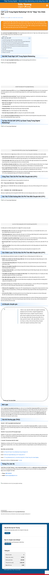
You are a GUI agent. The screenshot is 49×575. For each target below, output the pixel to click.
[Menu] (1, 5)
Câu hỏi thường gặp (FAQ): (7, 50)
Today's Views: (9, 557)
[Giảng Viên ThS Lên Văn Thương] (24, 5)
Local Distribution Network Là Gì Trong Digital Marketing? (13, 511)
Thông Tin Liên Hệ (6, 52)
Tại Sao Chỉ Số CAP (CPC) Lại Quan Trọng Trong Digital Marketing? (16, 41)
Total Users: (8, 565)
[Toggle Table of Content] (28, 38)
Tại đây (20, 460)
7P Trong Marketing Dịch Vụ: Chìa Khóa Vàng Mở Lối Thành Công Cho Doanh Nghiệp (21, 457)
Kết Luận (4, 49)
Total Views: (8, 562)
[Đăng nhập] (47, 5)
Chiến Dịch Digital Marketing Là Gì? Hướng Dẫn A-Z (14, 454)
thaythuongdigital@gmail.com (11, 475)
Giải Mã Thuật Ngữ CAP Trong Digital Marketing (12, 40)
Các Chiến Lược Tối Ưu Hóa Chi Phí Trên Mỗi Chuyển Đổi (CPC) (15, 46)
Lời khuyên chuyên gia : (7, 47)
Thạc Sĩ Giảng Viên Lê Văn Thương (16, 17)
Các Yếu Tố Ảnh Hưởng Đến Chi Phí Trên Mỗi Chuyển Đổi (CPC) (15, 44)
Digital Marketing (4, 10)
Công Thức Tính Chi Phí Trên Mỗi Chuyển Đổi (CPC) (13, 43)
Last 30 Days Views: (10, 559)
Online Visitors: (9, 554)
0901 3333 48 (8, 473)
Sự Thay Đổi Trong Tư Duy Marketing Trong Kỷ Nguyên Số (16, 452)
